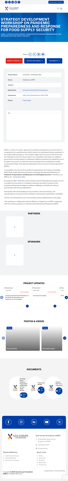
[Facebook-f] (6, 2)
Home (3, 34)
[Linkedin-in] (12, 2)
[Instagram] (9, 2)
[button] (58, 8)
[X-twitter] (19, 2)
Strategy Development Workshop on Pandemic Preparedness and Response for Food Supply (17, 297)
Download (24, 395)
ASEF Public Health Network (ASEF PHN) (35, 95)
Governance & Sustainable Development (35, 90)
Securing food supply (39, 295)
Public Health (27, 100)
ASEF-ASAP (17, 181)
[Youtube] (15, 2)
